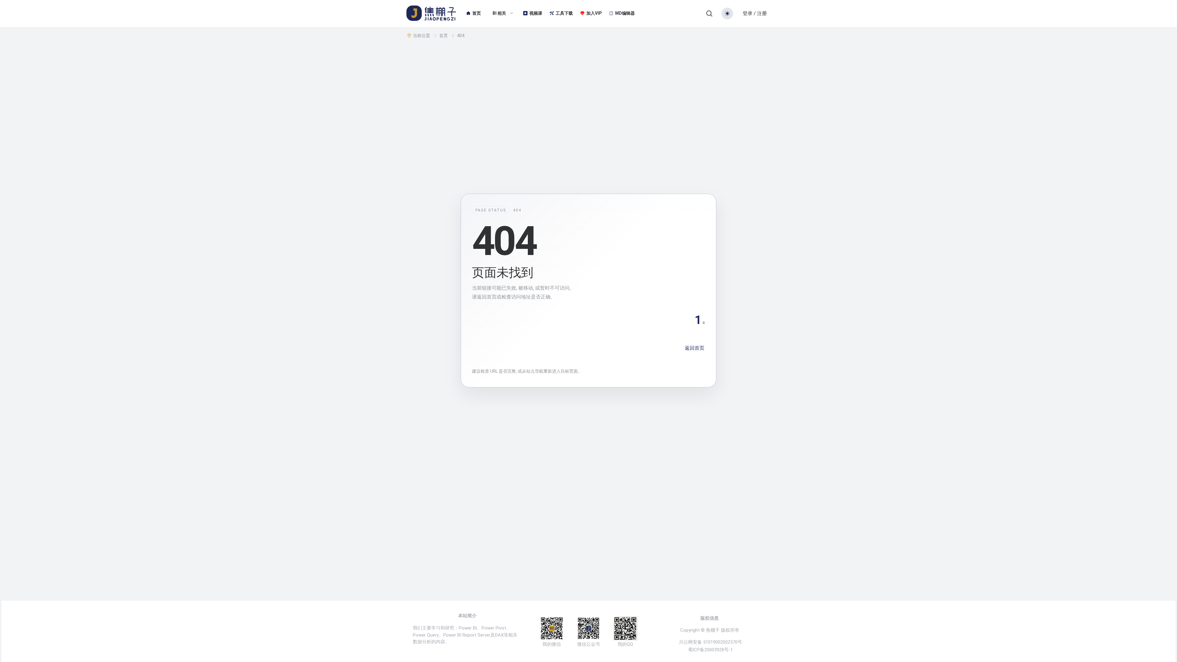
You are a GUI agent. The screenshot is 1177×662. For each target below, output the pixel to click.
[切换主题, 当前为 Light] (727, 13)
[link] (422, 35)
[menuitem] (474, 13)
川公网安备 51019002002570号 (710, 642)
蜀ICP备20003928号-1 (710, 650)
